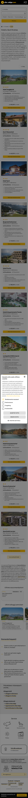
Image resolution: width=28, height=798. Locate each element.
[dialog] (14, 399)
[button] (14, 421)
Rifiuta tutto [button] (14, 417)
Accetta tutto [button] (14, 413)
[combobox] (24, 376)
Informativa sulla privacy (13, 396)
